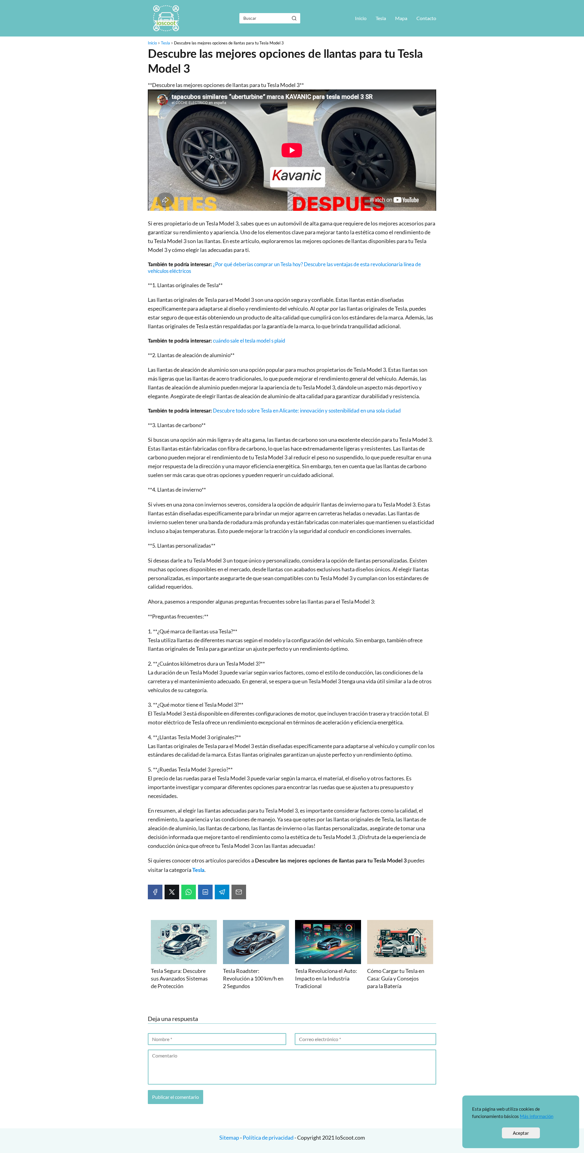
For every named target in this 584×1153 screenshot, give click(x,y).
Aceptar (521, 1133)
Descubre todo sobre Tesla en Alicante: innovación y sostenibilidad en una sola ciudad (307, 410)
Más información (536, 1116)
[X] (172, 892)
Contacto (426, 18)
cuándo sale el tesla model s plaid (249, 340)
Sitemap (229, 1137)
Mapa (401, 18)
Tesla (381, 18)
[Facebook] (155, 892)
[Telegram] (222, 892)
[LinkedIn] (205, 892)
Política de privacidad (268, 1137)
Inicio (361, 18)
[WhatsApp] (188, 892)
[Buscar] (294, 18)
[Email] (238, 892)
